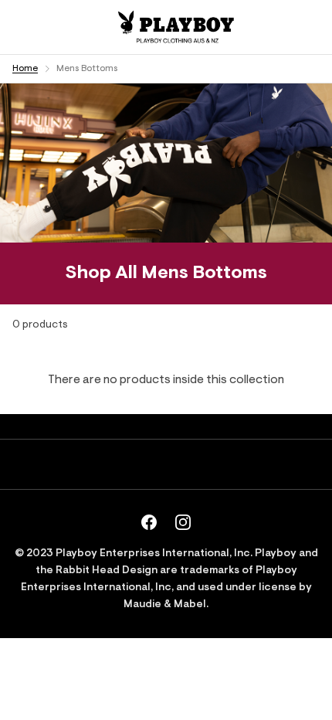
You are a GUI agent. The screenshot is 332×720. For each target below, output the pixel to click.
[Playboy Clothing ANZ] (175, 27)
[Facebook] (149, 522)
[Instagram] (183, 522)
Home (25, 68)
